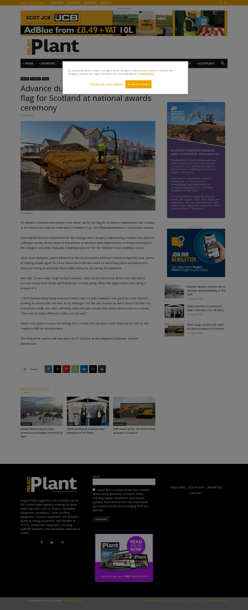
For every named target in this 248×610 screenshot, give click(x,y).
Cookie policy (146, 73)
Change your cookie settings (106, 84)
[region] (125, 77)
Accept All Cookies (138, 84)
